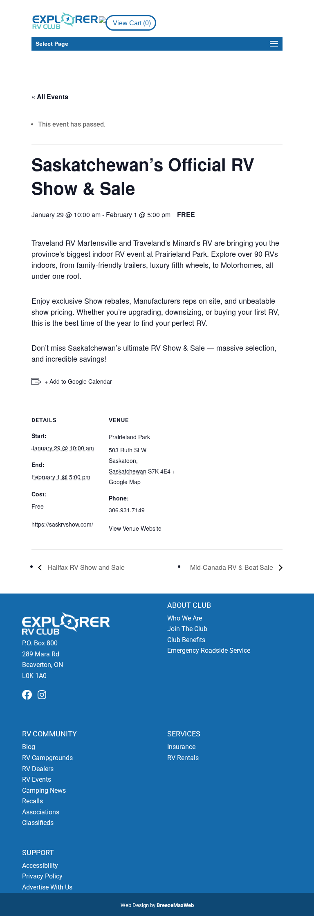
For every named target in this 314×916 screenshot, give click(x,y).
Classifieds (38, 823)
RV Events (36, 779)
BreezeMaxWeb (175, 905)
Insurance (181, 747)
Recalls (32, 801)
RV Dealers (38, 769)
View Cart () (132, 23)
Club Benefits (186, 640)
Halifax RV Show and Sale (85, 567)
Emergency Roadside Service (208, 650)
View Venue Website (135, 528)
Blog (28, 747)
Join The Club (187, 629)
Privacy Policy (42, 876)
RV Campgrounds (47, 758)
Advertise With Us (47, 887)
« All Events (49, 96)
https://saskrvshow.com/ (62, 524)
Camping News (44, 790)
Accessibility (40, 865)
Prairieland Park (129, 437)
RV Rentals (183, 758)
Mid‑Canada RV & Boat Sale (232, 567)
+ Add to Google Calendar (78, 381)
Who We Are (184, 618)
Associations (40, 812)
